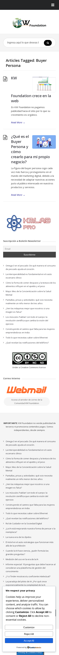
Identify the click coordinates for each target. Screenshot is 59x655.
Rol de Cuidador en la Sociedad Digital (24, 523)
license (42, 367)
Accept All (29, 640)
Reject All (29, 634)
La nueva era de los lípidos (18, 537)
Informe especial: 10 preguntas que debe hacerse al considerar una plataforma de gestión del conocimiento (31, 568)
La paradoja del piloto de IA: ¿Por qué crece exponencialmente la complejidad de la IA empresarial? (26, 585)
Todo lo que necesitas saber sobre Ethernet (27, 337)
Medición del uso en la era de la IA (22, 559)
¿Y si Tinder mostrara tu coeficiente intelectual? (28, 576)
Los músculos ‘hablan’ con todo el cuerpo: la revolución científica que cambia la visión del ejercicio (27, 320)
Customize (28, 627)
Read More (18, 122)
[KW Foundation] (29, 23)
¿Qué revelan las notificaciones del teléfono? (27, 342)
